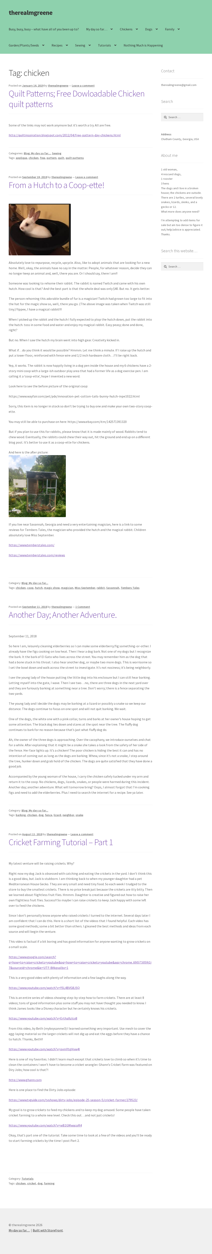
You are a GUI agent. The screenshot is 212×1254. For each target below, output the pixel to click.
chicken (34, 158)
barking (21, 815)
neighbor (68, 815)
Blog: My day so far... (37, 153)
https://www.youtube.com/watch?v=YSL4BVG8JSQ (44, 988)
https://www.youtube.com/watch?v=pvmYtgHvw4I (44, 1049)
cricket (31, 1183)
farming (49, 1183)
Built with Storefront (48, 1230)
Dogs (148, 29)
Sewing (80, 45)
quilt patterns (75, 158)
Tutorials (104, 45)
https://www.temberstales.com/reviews (37, 555)
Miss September (85, 588)
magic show (52, 588)
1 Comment (82, 607)
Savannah (112, 588)
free (42, 158)
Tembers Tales (130, 588)
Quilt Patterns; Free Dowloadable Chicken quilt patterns (77, 98)
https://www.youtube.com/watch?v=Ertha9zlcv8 (43, 1018)
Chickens (126, 29)
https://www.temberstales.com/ (31, 545)
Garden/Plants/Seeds (24, 45)
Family (169, 29)
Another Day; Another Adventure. (63, 614)
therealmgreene (30, 12)
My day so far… (96, 29)
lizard (57, 815)
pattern (52, 158)
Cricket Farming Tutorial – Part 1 (61, 842)
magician (67, 588)
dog (41, 815)
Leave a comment (83, 85)
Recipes (57, 45)
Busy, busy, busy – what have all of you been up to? (44, 29)
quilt (61, 158)
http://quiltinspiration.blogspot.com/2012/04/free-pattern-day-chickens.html (65, 135)
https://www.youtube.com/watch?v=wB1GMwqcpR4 (45, 1125)
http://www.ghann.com (25, 1080)
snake (79, 815)
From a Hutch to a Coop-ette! (56, 185)
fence (48, 815)
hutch (39, 588)
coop (30, 588)
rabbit (101, 588)
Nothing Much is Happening (143, 45)
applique (21, 158)
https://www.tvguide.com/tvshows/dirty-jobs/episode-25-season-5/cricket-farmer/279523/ (73, 1100)
